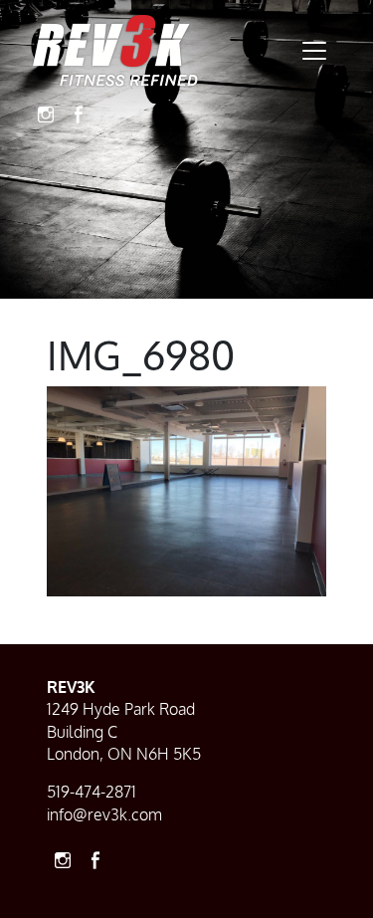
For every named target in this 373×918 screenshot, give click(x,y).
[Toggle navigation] (314, 51)
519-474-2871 (91, 792)
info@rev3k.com (104, 814)
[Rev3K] (115, 51)
